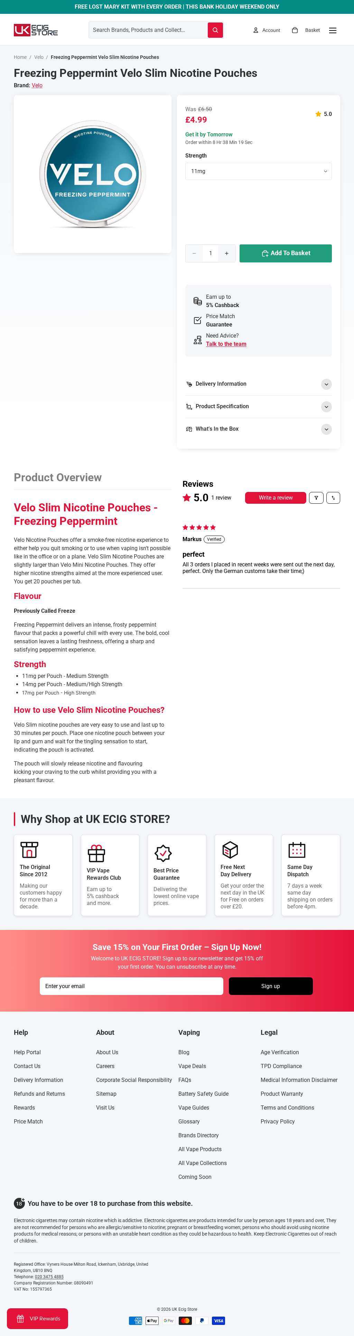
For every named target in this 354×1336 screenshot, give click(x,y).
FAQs (184, 1080)
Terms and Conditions (287, 1107)
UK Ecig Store (184, 1309)
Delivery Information (38, 1080)
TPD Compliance (281, 1066)
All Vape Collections (202, 1163)
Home (20, 57)
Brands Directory (198, 1135)
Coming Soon (195, 1177)
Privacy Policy (278, 1121)
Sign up (270, 986)
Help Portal (27, 1052)
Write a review (276, 497)
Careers (105, 1066)
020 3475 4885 (49, 1276)
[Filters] (316, 498)
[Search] (215, 30)
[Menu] (332, 30)
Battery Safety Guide (203, 1094)
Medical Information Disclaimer (299, 1080)
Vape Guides (193, 1107)
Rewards (24, 1107)
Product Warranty (282, 1094)
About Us (107, 1052)
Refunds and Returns (39, 1094)
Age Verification (280, 1052)
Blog (183, 1052)
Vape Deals (192, 1066)
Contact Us (27, 1066)
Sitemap (106, 1094)
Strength (196, 155)
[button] (320, 114)
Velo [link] (37, 85)
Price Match (28, 1121)
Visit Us (105, 1107)
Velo (39, 57)
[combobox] (140, 30)
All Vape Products (200, 1149)
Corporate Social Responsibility (134, 1080)
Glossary (189, 1121)
